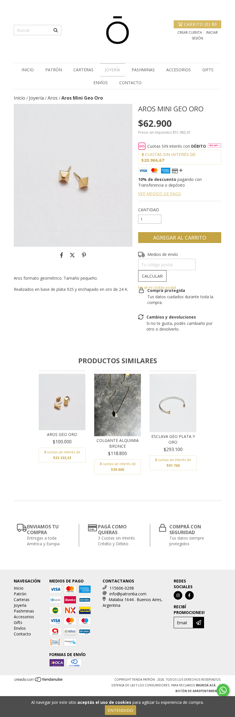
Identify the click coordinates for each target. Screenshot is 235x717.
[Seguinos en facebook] (189, 595)
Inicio (27, 69)
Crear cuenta (189, 32)
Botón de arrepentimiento (198, 691)
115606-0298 (121, 588)
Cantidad (148, 209)
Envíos (100, 82)
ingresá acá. (206, 685)
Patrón (53, 69)
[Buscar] (55, 30)
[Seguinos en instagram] (178, 595)
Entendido (120, 710)
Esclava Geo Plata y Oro (173, 439)
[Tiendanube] (39, 681)
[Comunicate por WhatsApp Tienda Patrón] (223, 690)
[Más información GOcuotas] (214, 146)
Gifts (208, 69)
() (200, 24)
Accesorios (178, 69)
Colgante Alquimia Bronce (118, 443)
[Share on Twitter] (72, 255)
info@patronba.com (127, 593)
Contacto (130, 82)
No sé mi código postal (157, 287)
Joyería (112, 69)
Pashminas (143, 69)
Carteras (83, 69)
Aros (53, 98)
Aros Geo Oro (62, 434)
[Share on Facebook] (61, 255)
